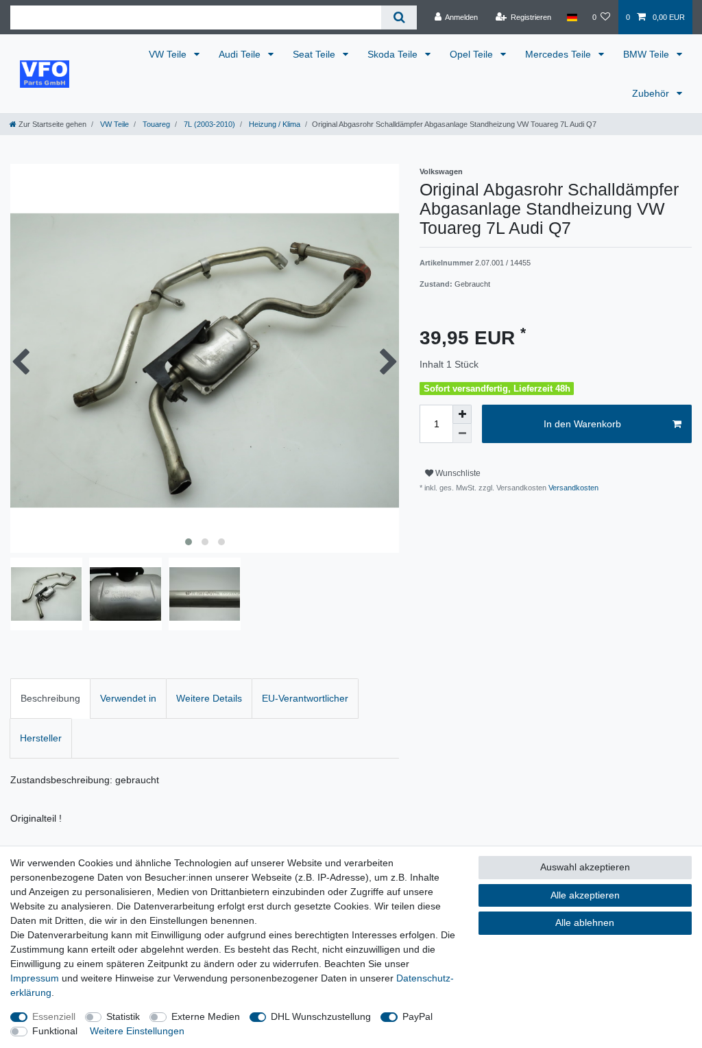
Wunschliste (457, 473)
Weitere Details (209, 698)
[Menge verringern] (462, 433)
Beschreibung (50, 698)
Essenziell (53, 1016)
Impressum (34, 978)
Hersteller (41, 738)
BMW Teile (647, 54)
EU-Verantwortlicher (305, 698)
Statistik (123, 1016)
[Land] (571, 17)
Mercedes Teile (559, 54)
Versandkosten (572, 488)
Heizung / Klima (273, 124)
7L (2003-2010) (208, 124)
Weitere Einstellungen (137, 1030)
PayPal (417, 1016)
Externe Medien (205, 1016)
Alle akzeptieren (585, 895)
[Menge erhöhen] (462, 414)
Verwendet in (128, 698)
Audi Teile (241, 54)
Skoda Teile (393, 54)
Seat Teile (315, 54)
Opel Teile (473, 54)
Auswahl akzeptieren (585, 866)
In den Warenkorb (582, 423)
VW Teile (169, 54)
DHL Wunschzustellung (321, 1016)
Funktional (54, 1030)
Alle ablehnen (584, 922)
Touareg (155, 124)
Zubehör (652, 93)
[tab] (50, 698)
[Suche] (398, 17)
